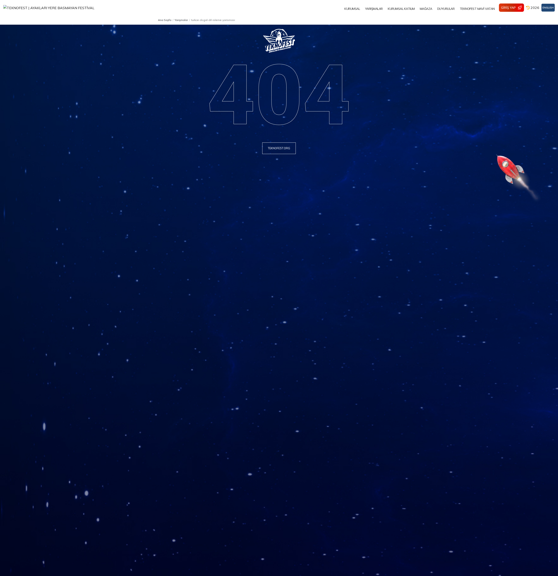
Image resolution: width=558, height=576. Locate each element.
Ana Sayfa (164, 20)
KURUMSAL (352, 9)
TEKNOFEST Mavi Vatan (477, 9)
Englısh (548, 7)
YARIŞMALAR (374, 9)
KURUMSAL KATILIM (401, 9)
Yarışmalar (181, 20)
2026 (534, 7)
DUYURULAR (446, 9)
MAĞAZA (426, 9)
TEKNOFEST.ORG (279, 148)
